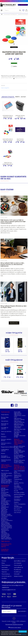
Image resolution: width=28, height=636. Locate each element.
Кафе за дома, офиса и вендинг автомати (6, 466)
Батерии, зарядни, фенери (6, 440)
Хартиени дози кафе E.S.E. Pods (19, 430)
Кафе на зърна (5, 470)
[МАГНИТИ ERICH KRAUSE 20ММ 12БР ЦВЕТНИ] (7, 130)
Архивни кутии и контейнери (5, 501)
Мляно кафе (17, 412)
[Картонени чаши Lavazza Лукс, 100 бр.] (7, 370)
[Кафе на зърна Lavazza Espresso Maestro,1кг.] (20, 343)
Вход (3, 563)
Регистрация (6, 565)
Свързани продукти (8, 96)
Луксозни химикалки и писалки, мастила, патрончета (6, 528)
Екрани (3, 434)
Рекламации (5, 569)
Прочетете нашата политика (14, 624)
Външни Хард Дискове (4, 418)
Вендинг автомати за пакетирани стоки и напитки (19, 461)
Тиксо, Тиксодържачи (19, 504)
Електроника (5, 412)
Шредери (3, 436)
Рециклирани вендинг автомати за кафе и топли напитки (19, 451)
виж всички (14, 323)
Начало (4, 561)
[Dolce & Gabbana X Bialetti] (20, 392)
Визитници (17, 473)
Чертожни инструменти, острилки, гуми (5, 534)
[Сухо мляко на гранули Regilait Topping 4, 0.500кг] (20, 370)
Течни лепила (17, 510)
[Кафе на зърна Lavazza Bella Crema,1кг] (7, 343)
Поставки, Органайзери (17, 486)
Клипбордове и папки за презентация (5, 506)
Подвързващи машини (5, 450)
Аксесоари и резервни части (5, 456)
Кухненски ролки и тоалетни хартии (6, 545)
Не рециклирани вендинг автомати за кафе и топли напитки (19, 456)
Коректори (4, 509)
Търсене (4, 571)
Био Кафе (16, 434)
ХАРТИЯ (3, 488)
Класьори (3, 498)
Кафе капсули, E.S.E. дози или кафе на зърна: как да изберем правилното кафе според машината (13, 221)
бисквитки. (23, 634)
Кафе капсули (17, 413)
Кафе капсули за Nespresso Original (19, 424)
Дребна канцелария (19, 494)
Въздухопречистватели (7, 447)
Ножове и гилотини (6, 515)
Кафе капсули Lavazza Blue (17, 427)
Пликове (3, 499)
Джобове (3, 508)
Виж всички (24, 395)
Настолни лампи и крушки (6, 443)
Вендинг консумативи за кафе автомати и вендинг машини (19, 467)
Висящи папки (5, 503)
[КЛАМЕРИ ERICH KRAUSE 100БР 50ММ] (7, 106)
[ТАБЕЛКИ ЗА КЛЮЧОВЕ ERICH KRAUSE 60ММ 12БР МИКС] (7, 153)
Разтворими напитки (17, 432)
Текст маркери (5, 523)
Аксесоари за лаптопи (4, 424)
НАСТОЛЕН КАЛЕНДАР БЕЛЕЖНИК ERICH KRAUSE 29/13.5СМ (20, 140)
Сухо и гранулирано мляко (19, 471)
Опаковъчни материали (5, 550)
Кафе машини (5, 541)
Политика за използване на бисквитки (18, 567)
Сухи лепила (17, 512)
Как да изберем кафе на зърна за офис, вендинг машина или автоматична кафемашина (12, 264)
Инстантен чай (5, 483)
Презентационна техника (6, 460)
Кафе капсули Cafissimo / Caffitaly (19, 419)
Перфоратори (18, 479)
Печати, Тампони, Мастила (19, 483)
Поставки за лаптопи (4, 428)
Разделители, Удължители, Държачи (18, 476)
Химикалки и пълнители (17, 500)
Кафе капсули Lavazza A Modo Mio (19, 421)
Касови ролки (4, 492)
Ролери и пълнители (7, 520)
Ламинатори (4, 421)
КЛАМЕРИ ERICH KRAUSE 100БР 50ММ (8, 116)
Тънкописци (4, 521)
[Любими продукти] (23, 10)
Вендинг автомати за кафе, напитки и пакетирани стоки (19, 442)
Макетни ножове (6, 514)
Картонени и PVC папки (6, 496)
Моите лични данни (15, 627)
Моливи (16, 490)
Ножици (16, 481)
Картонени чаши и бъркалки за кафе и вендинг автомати (6, 480)
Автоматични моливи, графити (6, 537)
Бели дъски (17, 508)
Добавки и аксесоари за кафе (19, 436)
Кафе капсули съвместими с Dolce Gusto (19, 415)
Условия (4, 578)
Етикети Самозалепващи (5, 494)
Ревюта (17, 96)
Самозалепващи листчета (18, 497)
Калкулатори (4, 519)
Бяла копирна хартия (4, 490)
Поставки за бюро (19, 492)
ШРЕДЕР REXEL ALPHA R (20, 116)
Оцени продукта (5, 87)
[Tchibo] (7, 392)
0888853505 (23, 4)
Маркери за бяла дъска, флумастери (6, 525)
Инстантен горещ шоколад (6, 474)
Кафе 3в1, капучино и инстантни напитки (6, 477)
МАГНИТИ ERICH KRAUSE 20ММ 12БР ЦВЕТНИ (8, 140)
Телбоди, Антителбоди (18, 506)
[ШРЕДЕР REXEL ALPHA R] (20, 106)
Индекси (16, 502)
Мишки (3, 453)
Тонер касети (5, 414)
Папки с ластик (18, 489)
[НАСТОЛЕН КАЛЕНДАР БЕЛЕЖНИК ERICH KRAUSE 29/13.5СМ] (20, 130)
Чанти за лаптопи (6, 431)
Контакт (23, 96)
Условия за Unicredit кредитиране (18, 574)
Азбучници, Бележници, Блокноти (4, 512)
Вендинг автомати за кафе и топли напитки (19, 447)
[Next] (25, 346)
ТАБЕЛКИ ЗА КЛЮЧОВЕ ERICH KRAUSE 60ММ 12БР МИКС (8, 163)
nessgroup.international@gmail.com (12, 585)
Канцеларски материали (10, 14)
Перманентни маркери (5, 531)
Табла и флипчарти (6, 538)
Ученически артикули (4, 517)
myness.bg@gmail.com (9, 589)
